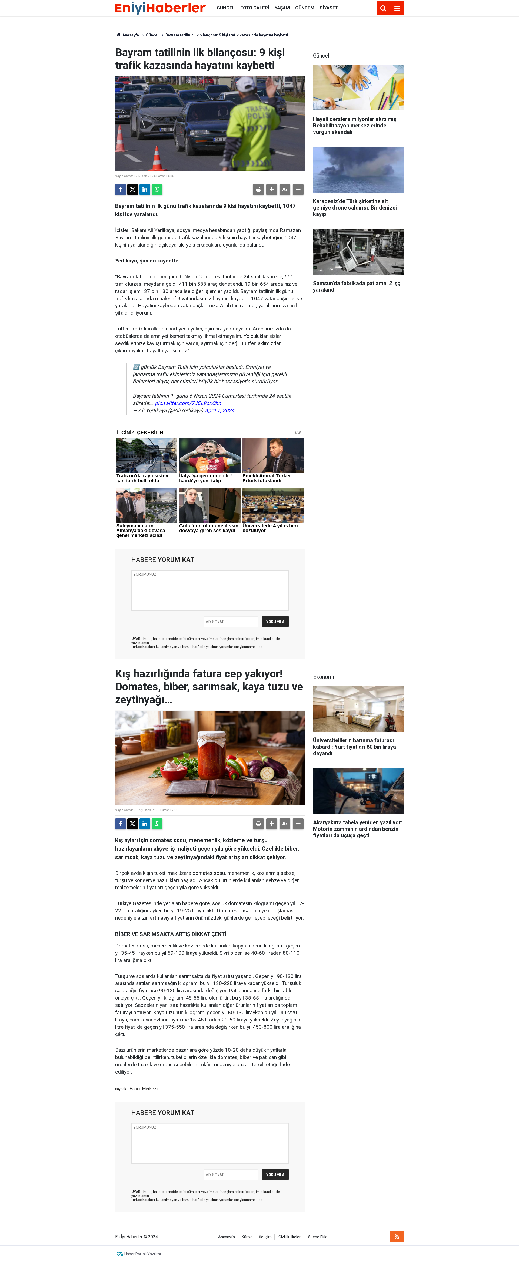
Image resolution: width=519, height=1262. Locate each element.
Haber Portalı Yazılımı (142, 1254)
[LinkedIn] (144, 189)
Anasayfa (130, 35)
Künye (247, 1237)
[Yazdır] (258, 189)
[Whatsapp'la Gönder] (157, 189)
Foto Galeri (254, 8)
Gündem (304, 8)
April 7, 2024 (219, 410)
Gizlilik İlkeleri (289, 1237)
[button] (271, 189)
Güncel (226, 8)
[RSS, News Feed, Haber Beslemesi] (397, 1236)
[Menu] (397, 8)
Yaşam (282, 8)
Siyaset (329, 8)
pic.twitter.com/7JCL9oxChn (188, 403)
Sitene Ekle (317, 1237)
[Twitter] (132, 189)
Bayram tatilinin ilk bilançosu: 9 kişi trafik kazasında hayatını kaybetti (226, 35)
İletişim (265, 1237)
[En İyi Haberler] (160, 7)
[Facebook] (120, 189)
